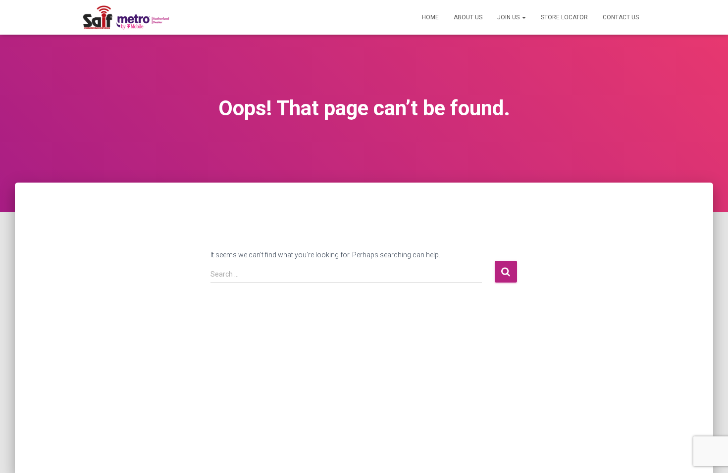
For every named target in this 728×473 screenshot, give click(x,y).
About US (468, 17)
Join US (509, 17)
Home (430, 17)
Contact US (621, 17)
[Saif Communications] (125, 17)
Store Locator (564, 17)
